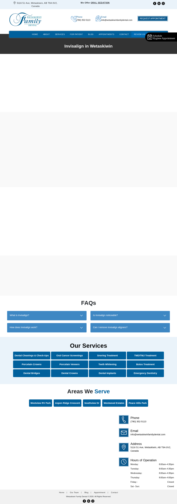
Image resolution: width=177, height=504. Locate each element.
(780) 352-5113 (138, 421)
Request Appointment (153, 18)
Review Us (139, 34)
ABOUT (46, 34)
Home (35, 34)
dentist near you (33, 287)
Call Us (75, 103)
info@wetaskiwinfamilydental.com (147, 434)
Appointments (106, 34)
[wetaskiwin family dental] (25, 18)
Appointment (99, 492)
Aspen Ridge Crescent (67, 403)
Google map (35, 243)
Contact (124, 34)
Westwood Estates (114, 403)
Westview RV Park (40, 403)
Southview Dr (91, 403)
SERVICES (60, 34)
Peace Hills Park (138, 403)
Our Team (74, 492)
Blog (91, 34)
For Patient (76, 34)
